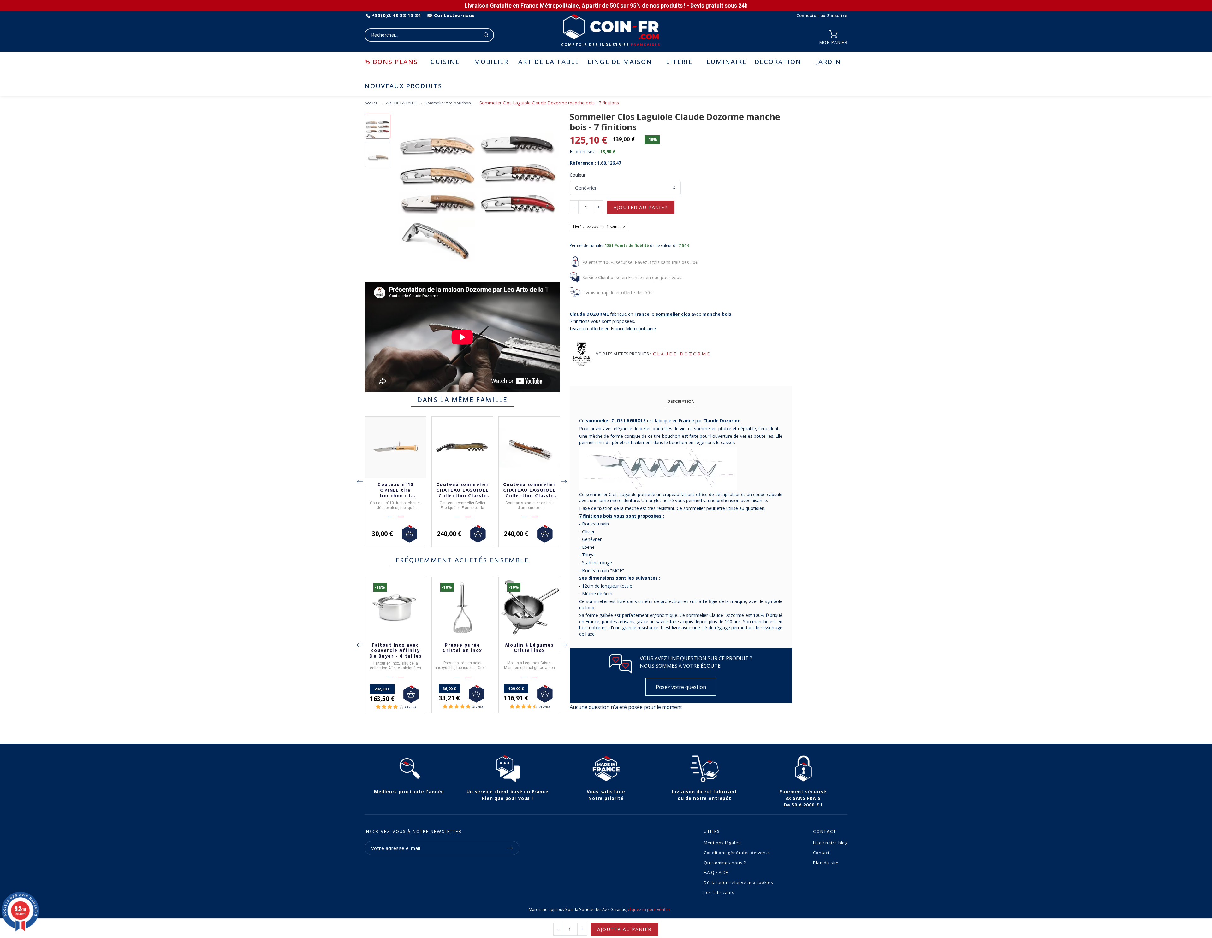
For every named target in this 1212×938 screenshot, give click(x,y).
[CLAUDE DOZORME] (581, 354)
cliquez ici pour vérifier (649, 909)
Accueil (371, 103)
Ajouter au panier (641, 207)
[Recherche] (486, 35)
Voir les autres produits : (623, 353)
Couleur (577, 175)
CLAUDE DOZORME (681, 354)
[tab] (681, 402)
